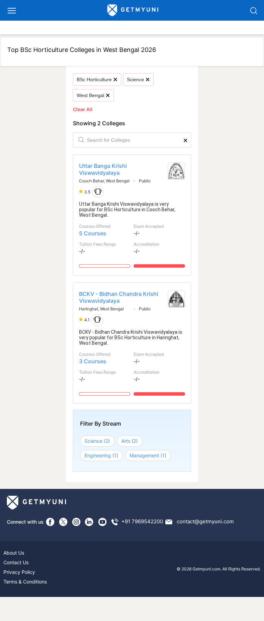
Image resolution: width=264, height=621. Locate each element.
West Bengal (90, 95)
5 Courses (92, 233)
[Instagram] (76, 522)
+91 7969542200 (142, 521)
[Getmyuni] (133, 10)
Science (135, 79)
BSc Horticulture (94, 79)
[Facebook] (50, 522)
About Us (13, 553)
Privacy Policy (19, 572)
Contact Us (16, 562)
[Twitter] (63, 522)
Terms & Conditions (25, 582)
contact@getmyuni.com (205, 521)
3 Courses (92, 361)
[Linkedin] (89, 522)
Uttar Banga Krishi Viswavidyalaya (103, 169)
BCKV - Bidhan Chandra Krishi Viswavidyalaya (118, 297)
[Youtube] (102, 522)
